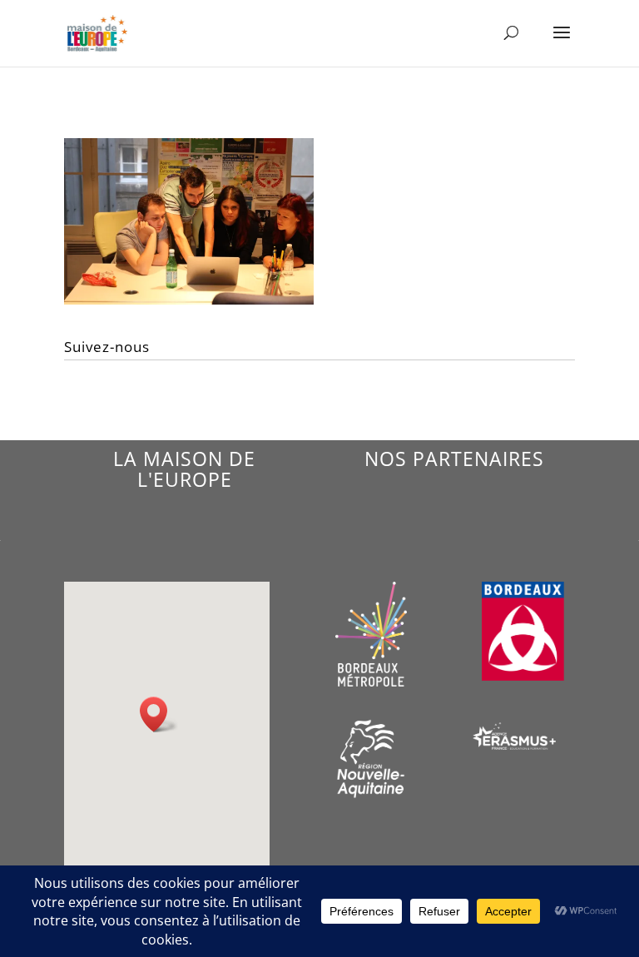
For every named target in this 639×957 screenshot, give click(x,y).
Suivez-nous (107, 346)
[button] (159, 714)
